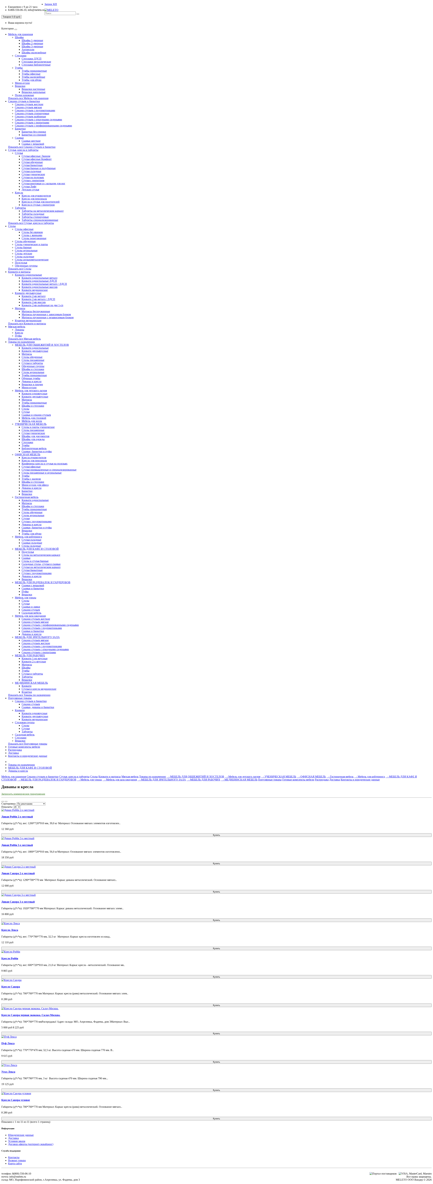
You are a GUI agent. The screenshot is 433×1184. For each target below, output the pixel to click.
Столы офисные (24, 229)
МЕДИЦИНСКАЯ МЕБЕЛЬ (31, 682)
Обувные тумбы (31, 378)
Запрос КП (50, 4)
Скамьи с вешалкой (33, 143)
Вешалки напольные (33, 92)
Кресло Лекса (9, 930)
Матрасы (20, 308)
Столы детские (23, 253)
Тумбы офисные (31, 73)
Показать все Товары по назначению (29, 695)
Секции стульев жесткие (29, 104)
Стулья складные (31, 171)
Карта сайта (15, 1163)
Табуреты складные (33, 213)
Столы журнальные (26, 250)
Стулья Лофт (29, 186)
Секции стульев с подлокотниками (35, 110)
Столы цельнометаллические (32, 259)
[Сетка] (6, 801)
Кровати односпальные (28, 274)
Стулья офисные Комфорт (37, 159)
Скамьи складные (32, 542)
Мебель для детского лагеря (31, 390)
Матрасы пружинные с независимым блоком (48, 317)
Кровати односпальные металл (39, 277)
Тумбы (19, 67)
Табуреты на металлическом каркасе (43, 210)
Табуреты (20, 207)
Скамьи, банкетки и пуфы (37, 451)
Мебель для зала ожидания (30, 615)
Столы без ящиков (32, 232)
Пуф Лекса (8, 1043)
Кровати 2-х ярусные (34, 661)
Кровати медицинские (35, 290)
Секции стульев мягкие (28, 107)
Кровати (26, 685)
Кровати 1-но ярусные (35, 658)
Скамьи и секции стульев (36, 414)
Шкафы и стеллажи (33, 369)
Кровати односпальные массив (40, 287)
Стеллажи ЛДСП (31, 58)
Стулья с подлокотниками (37, 521)
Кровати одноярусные (34, 393)
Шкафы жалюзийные (34, 52)
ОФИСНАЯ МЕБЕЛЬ (27, 454)
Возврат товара (17, 1160)
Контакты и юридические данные (27, 755)
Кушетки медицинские (28, 320)
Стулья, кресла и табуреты (23, 150)
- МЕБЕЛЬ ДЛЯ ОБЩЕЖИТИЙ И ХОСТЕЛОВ (195, 776)
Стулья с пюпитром (33, 180)
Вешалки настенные (33, 89)
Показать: (7, 806)
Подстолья (21, 262)
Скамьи (19, 137)
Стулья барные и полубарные (39, 168)
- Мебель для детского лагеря (242, 776)
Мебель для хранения (20, 34)
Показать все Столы (19, 268)
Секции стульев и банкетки (24, 101)
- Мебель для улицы (89, 779)
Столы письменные (33, 360)
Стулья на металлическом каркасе (41, 567)
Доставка (13, 752)
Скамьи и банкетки (33, 588)
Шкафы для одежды (33, 439)
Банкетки (20, 128)
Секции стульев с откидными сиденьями (38, 119)
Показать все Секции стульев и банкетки (31, 146)
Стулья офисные (31, 466)
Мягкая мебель (16, 326)
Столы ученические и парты (31, 244)
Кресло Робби (9, 958)
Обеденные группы (26, 265)
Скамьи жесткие (31, 140)
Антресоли (28, 49)
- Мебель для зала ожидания (119, 779)
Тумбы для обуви (31, 79)
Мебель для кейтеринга (28, 536)
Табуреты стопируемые (35, 217)
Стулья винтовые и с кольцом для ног (43, 183)
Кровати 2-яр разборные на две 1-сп (42, 305)
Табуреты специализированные (40, 220)
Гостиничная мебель (26, 497)
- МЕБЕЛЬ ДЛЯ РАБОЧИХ (203, 779)
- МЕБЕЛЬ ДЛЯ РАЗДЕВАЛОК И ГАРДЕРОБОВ (46, 779)
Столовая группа (25, 722)
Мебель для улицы (25, 597)
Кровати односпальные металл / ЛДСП (44, 284)
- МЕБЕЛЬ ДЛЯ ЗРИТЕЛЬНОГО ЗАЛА (162, 779)
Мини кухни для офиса (35, 484)
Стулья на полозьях (33, 177)
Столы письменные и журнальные (42, 472)
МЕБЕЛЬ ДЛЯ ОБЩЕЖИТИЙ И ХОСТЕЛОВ (42, 344)
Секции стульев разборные (30, 116)
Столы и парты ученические (38, 427)
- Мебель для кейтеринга (369, 776)
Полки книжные (24, 95)
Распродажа (15, 749)
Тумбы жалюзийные (33, 76)
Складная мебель (31, 612)
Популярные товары (20, 698)
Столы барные (23, 247)
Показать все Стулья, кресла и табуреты (31, 223)
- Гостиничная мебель (340, 776)
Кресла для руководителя (36, 195)
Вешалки (20, 86)
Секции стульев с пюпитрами (32, 122)
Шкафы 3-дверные (32, 46)
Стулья (19, 153)
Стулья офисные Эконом (36, 156)
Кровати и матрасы (19, 271)
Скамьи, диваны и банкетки (38, 707)
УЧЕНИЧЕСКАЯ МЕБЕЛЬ (31, 424)
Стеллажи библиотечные (36, 64)
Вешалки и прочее (32, 384)
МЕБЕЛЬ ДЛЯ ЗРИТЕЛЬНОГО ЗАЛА (37, 637)
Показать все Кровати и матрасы (27, 323)
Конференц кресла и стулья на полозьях (44, 463)
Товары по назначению (21, 341)
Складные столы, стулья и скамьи (41, 564)
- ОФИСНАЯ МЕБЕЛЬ (311, 776)
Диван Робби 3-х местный (17, 845)
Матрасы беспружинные (36, 311)
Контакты (13, 1157)
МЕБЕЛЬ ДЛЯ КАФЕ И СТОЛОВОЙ (37, 548)
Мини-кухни (22, 83)
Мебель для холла (32, 421)
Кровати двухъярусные (28, 293)
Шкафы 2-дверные (32, 43)
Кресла (19, 192)
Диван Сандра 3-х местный (18, 901)
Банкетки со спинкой (34, 134)
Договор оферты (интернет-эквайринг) (30, 1144)
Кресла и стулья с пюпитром (38, 204)
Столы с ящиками (32, 235)
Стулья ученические (33, 174)
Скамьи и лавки (31, 606)
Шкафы (19, 37)
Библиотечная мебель (34, 448)
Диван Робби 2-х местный (17, 816)
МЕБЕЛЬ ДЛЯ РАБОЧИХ (30, 655)
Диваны (19, 329)
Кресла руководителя (34, 457)
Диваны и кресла (31, 381)
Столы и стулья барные (35, 561)
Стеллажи (20, 55)
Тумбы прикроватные (34, 70)
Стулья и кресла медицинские (39, 688)
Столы (12, 226)
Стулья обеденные (32, 162)
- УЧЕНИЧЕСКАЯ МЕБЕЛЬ (278, 776)
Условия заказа (16, 1141)
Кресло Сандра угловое (15, 1100)
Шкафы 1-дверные (32, 40)
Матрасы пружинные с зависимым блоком (46, 314)
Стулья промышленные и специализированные (49, 469)
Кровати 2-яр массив (34, 302)
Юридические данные (21, 1135)
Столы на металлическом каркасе (41, 555)
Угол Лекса (8, 1071)
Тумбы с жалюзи (31, 478)
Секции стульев (31, 609)
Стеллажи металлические (36, 61)
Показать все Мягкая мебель (24, 338)
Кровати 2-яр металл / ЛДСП (38, 299)
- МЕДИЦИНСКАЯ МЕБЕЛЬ (239, 779)
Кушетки (27, 692)
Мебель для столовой (34, 417)
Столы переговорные (34, 238)
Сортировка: (8, 803)
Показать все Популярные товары (27, 743)
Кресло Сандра (10, 986)
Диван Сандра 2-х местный (18, 873)
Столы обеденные (25, 241)
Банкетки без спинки (34, 131)
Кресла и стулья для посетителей (41, 201)
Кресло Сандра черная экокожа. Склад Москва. (30, 1015)
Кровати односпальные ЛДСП (39, 280)
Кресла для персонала (34, 198)
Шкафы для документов (35, 436)
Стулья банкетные (32, 165)
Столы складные (24, 256)
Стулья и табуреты (32, 363)
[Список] (2, 801)
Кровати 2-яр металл (33, 296)
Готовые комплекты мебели (24, 746)
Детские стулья (30, 189)
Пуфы (18, 335)
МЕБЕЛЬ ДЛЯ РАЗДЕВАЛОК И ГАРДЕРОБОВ (42, 582)
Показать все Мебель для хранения (28, 98)
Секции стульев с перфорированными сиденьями (43, 125)
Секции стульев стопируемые (32, 113)
